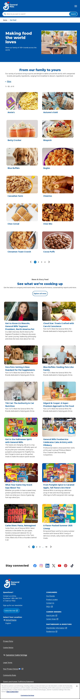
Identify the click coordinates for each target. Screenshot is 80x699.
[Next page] (49, 262)
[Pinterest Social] (65, 565)
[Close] (77, 686)
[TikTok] (72, 565)
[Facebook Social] (35, 565)
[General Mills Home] (10, 6)
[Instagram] (41, 565)
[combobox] (37, 14)
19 (46, 547)
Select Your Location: (12, 617)
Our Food (13, 20)
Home (5, 20)
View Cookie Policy (12, 691)
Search (73, 14)
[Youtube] (59, 565)
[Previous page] (31, 262)
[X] (53, 565)
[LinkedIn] (47, 565)
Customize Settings (27, 695)
